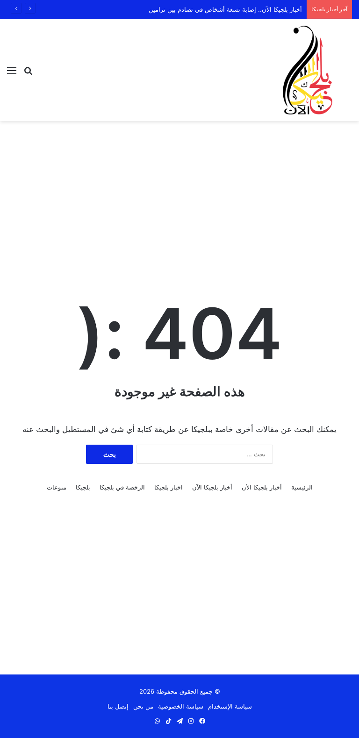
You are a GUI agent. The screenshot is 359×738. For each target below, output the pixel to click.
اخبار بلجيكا (168, 487)
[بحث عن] (28, 73)
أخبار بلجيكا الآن (212, 487)
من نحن (143, 706)
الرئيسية (302, 487)
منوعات (56, 487)
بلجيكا (83, 487)
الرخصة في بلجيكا (122, 487)
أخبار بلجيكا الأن (262, 487)
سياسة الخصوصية (180, 706)
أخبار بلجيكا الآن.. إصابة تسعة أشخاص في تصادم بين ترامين (225, 9)
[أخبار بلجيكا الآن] (307, 70)
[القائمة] (11, 73)
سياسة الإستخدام (230, 706)
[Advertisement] (179, 195)
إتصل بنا (118, 706)
